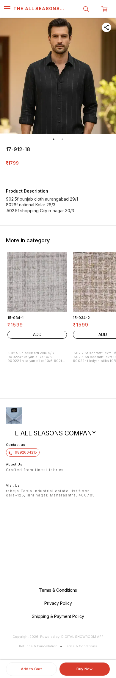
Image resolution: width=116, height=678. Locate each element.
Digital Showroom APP (82, 637)
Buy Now (84, 669)
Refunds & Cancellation (38, 646)
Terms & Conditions (81, 646)
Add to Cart (31, 669)
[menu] (7, 9)
